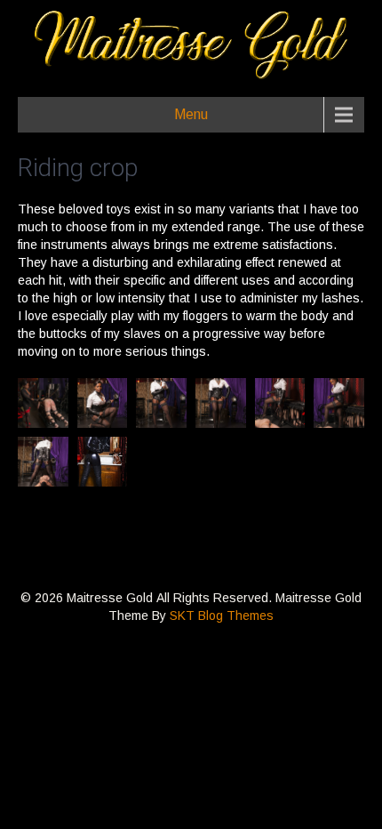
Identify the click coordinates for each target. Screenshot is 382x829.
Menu (191, 114)
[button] (43, 403)
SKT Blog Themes (222, 615)
